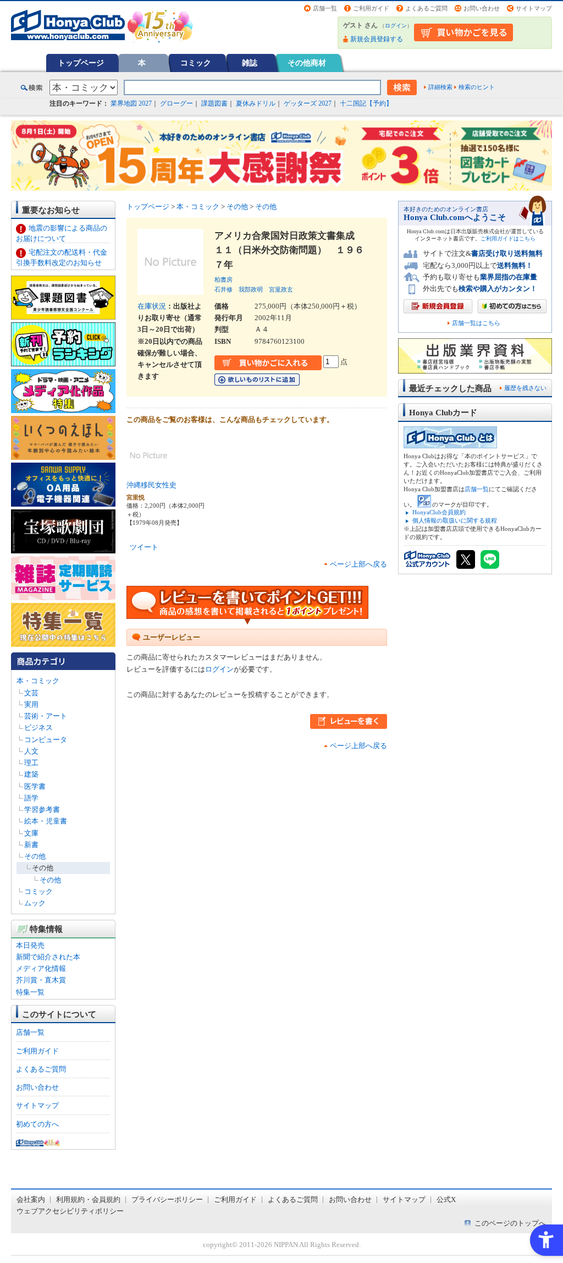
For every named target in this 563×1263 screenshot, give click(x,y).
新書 (31, 845)
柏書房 (223, 279)
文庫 (31, 833)
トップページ (81, 62)
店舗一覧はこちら (476, 323)
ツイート (144, 547)
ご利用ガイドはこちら (508, 238)
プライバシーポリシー (167, 1199)
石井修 (223, 289)
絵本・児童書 (45, 821)
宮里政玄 (281, 289)
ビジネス (38, 727)
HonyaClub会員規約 (439, 512)
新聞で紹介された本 (48, 957)
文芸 (31, 693)
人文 (31, 751)
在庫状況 (151, 306)
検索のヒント (477, 87)
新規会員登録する (376, 39)
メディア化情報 (41, 968)
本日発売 (30, 945)
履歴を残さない (525, 388)
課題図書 (214, 103)
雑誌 (249, 62)
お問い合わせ (481, 8)
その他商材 (307, 62)
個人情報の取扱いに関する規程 (454, 520)
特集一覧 (30, 992)
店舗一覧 (325, 8)
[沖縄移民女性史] (148, 472)
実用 (31, 704)
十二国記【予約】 (366, 103)
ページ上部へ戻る (358, 564)
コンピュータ (45, 739)
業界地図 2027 (131, 103)
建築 (31, 774)
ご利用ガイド (371, 8)
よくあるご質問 (426, 8)
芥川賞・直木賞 (41, 980)
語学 (31, 798)
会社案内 (30, 1199)
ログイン (396, 26)
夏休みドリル (255, 103)
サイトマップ (534, 8)
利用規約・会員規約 (88, 1199)
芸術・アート (45, 716)
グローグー (176, 103)
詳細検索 (440, 87)
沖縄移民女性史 (151, 485)
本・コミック (37, 681)
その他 (35, 856)
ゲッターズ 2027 (308, 103)
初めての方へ (37, 1124)
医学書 (35, 786)
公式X (446, 1199)
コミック (195, 62)
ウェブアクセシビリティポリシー (70, 1211)
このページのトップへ (510, 1223)
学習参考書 (42, 809)
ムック (35, 903)
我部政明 (251, 289)
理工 (31, 763)
